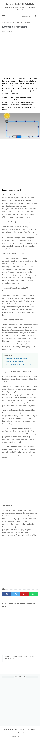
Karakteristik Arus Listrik (14, 362)
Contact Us (20, 732)
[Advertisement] (20, 55)
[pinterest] (24, 594)
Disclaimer (31, 729)
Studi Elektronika (20, 4)
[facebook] (6, 594)
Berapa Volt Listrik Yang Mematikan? (18, 365)
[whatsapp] (33, 594)
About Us (23, 729)
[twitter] (15, 594)
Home (5, 729)
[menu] (4, 16)
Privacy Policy (13, 729)
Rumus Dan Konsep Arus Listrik (16, 358)
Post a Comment (7, 31)
